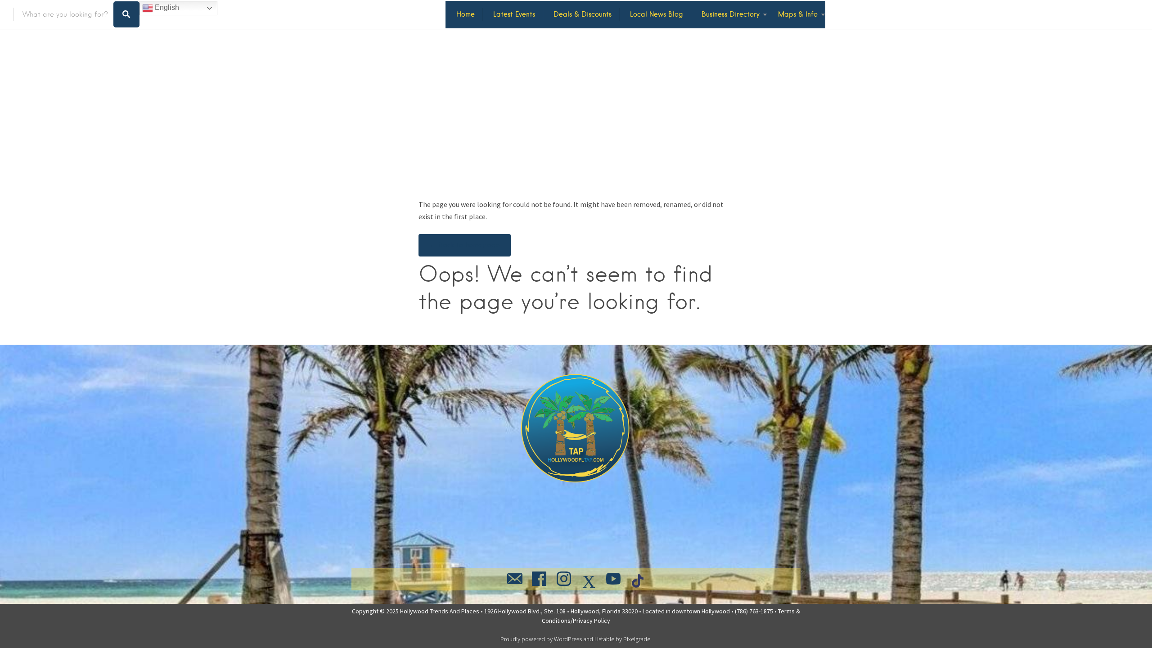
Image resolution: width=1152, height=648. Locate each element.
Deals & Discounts (583, 14)
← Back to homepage (464, 245)
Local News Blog (656, 14)
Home (465, 14)
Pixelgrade (636, 639)
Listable (604, 639)
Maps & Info (798, 14)
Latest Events (514, 14)
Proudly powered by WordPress (541, 639)
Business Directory (731, 14)
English (166, 7)
